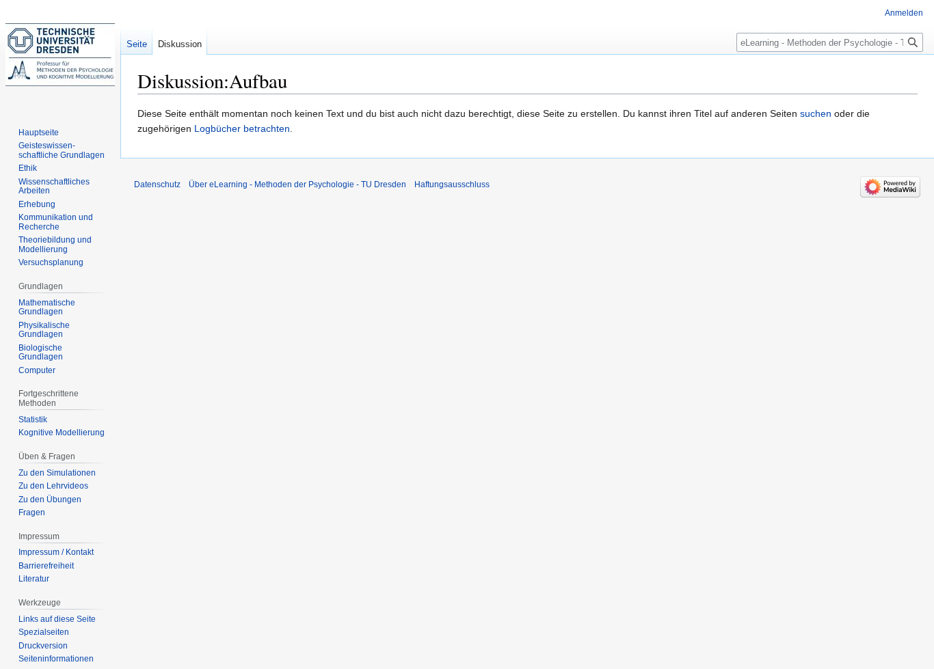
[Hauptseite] (60, 54)
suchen (815, 113)
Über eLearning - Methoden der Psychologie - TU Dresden (297, 184)
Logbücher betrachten (242, 128)
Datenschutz (157, 184)
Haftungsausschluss (452, 184)
